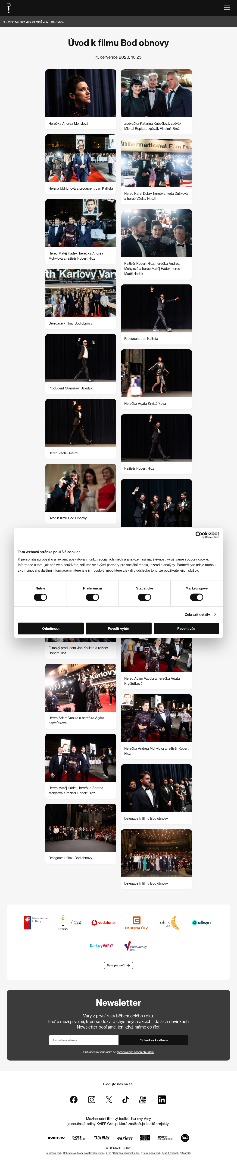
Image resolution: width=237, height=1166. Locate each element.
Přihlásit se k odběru (153, 1040)
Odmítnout (50, 628)
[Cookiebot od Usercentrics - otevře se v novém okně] (199, 535)
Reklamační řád (151, 1153)
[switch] (92, 597)
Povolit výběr (118, 628)
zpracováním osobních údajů (135, 1052)
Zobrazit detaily (197, 614)
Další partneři (116, 965)
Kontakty (186, 1153)
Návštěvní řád (53, 1153)
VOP (108, 1153)
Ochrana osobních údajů (126, 1153)
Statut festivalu (170, 1153)
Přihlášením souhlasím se (118, 1052)
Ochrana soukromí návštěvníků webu (83, 1153)
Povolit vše (186, 628)
